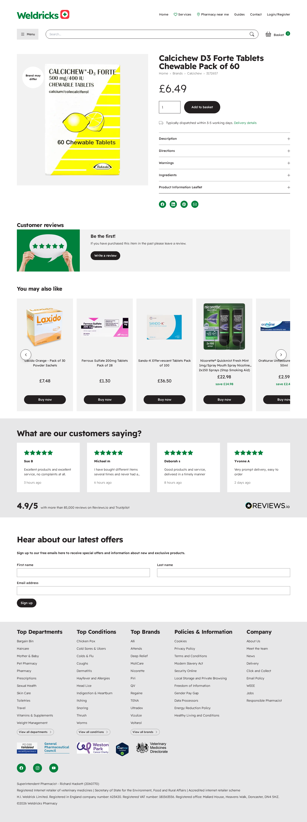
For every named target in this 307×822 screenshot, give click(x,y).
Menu (31, 34)
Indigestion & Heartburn (94, 693)
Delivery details (245, 123)
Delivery (253, 663)
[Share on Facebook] (162, 204)
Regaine (136, 693)
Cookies (180, 641)
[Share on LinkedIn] (173, 204)
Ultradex (137, 708)
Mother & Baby (28, 656)
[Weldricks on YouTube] (53, 768)
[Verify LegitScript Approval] (122, 749)
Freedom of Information (192, 686)
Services (184, 14)
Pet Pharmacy (27, 663)
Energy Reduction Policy (192, 708)
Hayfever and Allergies (93, 678)
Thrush (82, 715)
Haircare (23, 649)
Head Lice (84, 686)
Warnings (166, 163)
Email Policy (255, 678)
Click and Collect (259, 671)
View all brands (143, 732)
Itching (82, 700)
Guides (239, 14)
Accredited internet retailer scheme (214, 790)
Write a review (105, 256)
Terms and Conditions (190, 656)
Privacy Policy (184, 649)
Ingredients (168, 175)
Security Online (185, 671)
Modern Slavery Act (188, 663)
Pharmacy (24, 671)
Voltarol (136, 723)
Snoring (82, 708)
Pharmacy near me (215, 14)
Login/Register (278, 14)
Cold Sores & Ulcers (91, 649)
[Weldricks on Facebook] (21, 768)
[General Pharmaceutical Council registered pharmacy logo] (57, 749)
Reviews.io (100, 507)
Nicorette (138, 671)
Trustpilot (122, 507)
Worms (82, 723)
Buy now (45, 400)
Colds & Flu (85, 656)
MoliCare (137, 663)
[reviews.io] (267, 506)
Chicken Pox (86, 641)
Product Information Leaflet (180, 187)
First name (25, 565)
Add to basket (202, 107)
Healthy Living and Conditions (196, 715)
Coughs (82, 663)
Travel (21, 708)
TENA (135, 700)
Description (168, 139)
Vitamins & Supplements (35, 715)
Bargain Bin (25, 641)
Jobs (250, 693)
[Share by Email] (194, 204)
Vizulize (136, 715)
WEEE (251, 686)
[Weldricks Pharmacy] (47, 14)
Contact (256, 14)
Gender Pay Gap (186, 693)
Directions (167, 151)
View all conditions (91, 732)
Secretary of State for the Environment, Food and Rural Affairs (141, 790)
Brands (178, 73)
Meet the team (257, 649)
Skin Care (24, 693)
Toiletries (23, 700)
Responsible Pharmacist (264, 700)
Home (163, 14)
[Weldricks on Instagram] (37, 768)
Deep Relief (139, 656)
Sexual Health (26, 686)
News (251, 656)
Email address (27, 583)
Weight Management (32, 723)
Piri (133, 678)
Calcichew (194, 73)
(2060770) (91, 784)
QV (133, 686)
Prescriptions (26, 678)
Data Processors (186, 700)
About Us (253, 641)
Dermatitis (84, 671)
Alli (133, 641)
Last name (165, 565)
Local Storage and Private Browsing (200, 678)
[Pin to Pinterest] (184, 204)
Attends (136, 649)
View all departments (33, 732)
